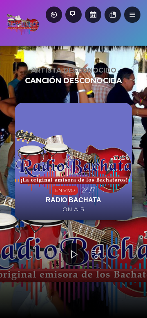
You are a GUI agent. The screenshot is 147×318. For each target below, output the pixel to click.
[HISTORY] (54, 15)
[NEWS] (113, 15)
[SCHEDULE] (93, 15)
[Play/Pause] (73, 254)
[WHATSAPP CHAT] (73, 15)
